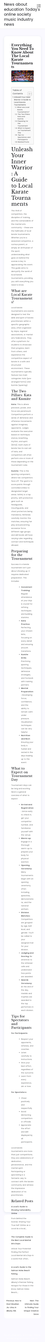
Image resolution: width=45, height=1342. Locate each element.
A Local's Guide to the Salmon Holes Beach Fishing (21, 1270)
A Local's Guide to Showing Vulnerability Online (21, 1210)
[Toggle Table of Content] (28, 94)
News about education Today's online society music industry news (22, 14)
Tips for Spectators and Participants (24, 137)
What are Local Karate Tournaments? (23, 109)
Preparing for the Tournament (23, 123)
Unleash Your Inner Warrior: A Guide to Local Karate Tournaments (22, 101)
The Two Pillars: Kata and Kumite (24, 116)
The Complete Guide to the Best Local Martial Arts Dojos (22, 1240)
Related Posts (23, 142)
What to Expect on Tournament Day (24, 130)
